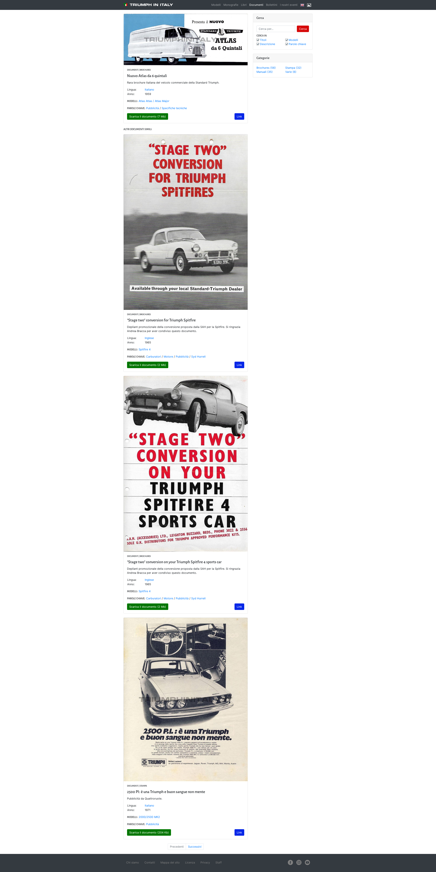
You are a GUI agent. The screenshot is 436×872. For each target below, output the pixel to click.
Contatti (149, 862)
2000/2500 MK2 (149, 817)
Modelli (216, 4)
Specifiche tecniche (174, 108)
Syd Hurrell (198, 356)
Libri (244, 4)
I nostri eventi (289, 4)
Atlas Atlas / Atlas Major (154, 101)
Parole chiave (297, 44)
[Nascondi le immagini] (309, 5)
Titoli (263, 40)
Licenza (190, 862)
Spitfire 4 (145, 349)
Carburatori (153, 356)
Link (239, 116)
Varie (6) (290, 71)
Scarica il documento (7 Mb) (147, 116)
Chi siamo (132, 862)
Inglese (149, 338)
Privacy (205, 862)
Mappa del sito (170, 862)
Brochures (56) (266, 67)
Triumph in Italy (151, 5)
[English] (302, 5)
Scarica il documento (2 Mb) (147, 365)
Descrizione (267, 44)
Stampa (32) (293, 67)
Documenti (256, 4)
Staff (218, 862)
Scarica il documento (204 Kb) (149, 832)
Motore (168, 356)
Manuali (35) (264, 71)
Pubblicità (152, 108)
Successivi (194, 846)
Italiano (149, 89)
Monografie (230, 4)
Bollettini (271, 4)
